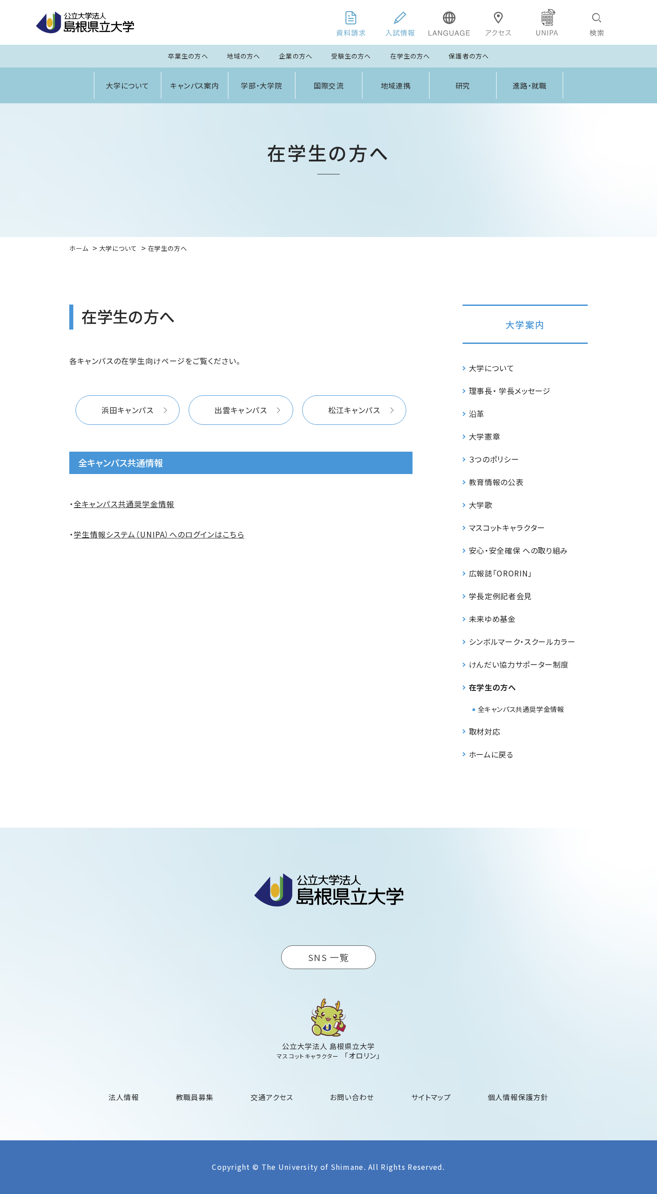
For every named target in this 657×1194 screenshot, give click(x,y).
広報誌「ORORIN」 (500, 573)
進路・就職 (530, 85)
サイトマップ (431, 1097)
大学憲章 (485, 436)
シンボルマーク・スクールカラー (522, 641)
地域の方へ (244, 55)
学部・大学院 (262, 85)
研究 (463, 85)
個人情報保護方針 (518, 1097)
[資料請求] (350, 22)
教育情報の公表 (496, 481)
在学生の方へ (410, 55)
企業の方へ (295, 55)
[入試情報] (400, 22)
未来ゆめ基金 (492, 618)
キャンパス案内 (194, 85)
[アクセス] (498, 22)
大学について (128, 85)
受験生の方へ (351, 55)
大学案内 (525, 324)
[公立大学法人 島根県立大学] (85, 22)
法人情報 (124, 1097)
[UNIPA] (547, 22)
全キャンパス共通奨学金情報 (124, 503)
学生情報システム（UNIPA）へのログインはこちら (159, 534)
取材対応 (485, 731)
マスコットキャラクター (507, 527)
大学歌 (481, 504)
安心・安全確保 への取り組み (519, 550)
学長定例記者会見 (500, 595)
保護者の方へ (469, 55)
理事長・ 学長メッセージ (510, 390)
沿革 (476, 413)
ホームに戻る (491, 754)
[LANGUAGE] (449, 22)
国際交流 (329, 85)
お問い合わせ (352, 1097)
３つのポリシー (494, 459)
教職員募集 (195, 1097)
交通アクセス (272, 1097)
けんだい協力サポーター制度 (519, 664)
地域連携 (396, 85)
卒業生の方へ (188, 55)
